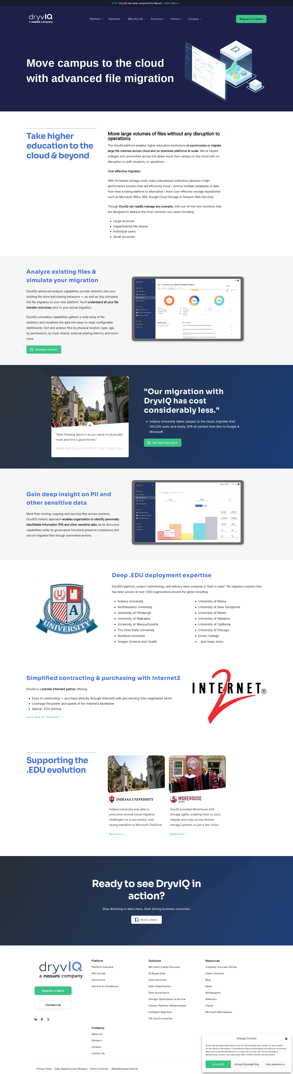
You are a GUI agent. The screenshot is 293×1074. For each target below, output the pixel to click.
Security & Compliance (105, 986)
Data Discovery (158, 979)
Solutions (114, 18)
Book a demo (149, 919)
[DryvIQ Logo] (40, 19)
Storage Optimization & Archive (167, 999)
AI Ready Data (157, 973)
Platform (95, 18)
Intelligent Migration (160, 1011)
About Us (97, 1034)
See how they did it (165, 442)
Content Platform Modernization (167, 1005)
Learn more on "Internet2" (43, 717)
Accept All (218, 1064)
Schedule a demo (46, 349)
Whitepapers (213, 992)
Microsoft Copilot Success (164, 966)
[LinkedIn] (36, 1019)
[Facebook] (42, 1019)
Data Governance (159, 992)
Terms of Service (99, 1068)
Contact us (53, 1005)
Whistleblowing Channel (124, 1068)
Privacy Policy (44, 1068)
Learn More (172, 3)
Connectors (98, 979)
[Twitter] (48, 1019)
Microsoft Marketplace (219, 1011)
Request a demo (251, 19)
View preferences (275, 1064)
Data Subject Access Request (71, 1068)
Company (193, 18)
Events (209, 1005)
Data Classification (160, 986)
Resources (157, 18)
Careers (96, 1046)
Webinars (211, 999)
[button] (286, 1038)
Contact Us (98, 1053)
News (209, 986)
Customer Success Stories (221, 966)
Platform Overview (103, 966)
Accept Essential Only (247, 1064)
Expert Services (215, 973)
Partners (175, 18)
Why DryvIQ (135, 18)
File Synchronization (161, 1018)
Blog (208, 979)
